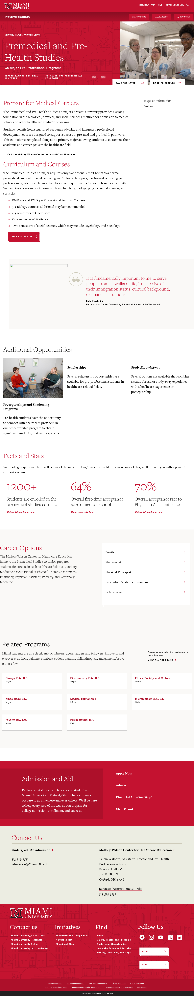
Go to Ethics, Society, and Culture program (162, 681)
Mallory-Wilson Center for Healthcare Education (135, 850)
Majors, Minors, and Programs (113, 939)
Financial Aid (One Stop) (134, 797)
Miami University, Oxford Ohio (28, 935)
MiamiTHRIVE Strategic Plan (72, 935)
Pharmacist (113, 562)
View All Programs (160, 660)
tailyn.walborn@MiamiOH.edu (120, 889)
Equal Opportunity (55, 983)
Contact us (23, 927)
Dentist (110, 552)
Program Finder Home (17, 17)
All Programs (139, 17)
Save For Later (126, 83)
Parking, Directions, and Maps (113, 952)
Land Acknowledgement (98, 983)
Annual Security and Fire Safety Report (86, 987)
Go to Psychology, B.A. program (32, 722)
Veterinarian (114, 592)
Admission (123, 785)
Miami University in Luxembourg (29, 948)
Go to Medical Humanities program (97, 702)
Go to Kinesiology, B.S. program (32, 702)
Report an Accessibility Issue (56, 987)
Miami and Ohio (65, 944)
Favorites (185, 17)
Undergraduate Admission (31, 850)
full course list (23, 236)
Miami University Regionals (26, 939)
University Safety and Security (113, 948)
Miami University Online (24, 944)
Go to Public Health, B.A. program (97, 722)
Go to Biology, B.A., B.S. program (32, 681)
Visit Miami (124, 809)
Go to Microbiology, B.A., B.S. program (162, 702)
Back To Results (164, 83)
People (100, 935)
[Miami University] (31, 913)
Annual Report (64, 939)
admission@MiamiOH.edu (30, 864)
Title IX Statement (137, 983)
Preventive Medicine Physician (126, 582)
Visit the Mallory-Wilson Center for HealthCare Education (41, 154)
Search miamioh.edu (175, 5)
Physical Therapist (118, 572)
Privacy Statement (119, 983)
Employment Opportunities (111, 944)
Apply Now (124, 773)
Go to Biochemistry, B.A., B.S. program (97, 681)
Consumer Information (75, 983)
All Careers (161, 17)
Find (101, 927)
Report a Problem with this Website (119, 987)
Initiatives (68, 927)
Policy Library (142, 987)
